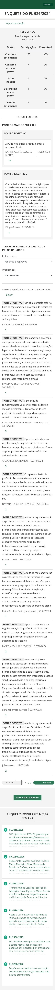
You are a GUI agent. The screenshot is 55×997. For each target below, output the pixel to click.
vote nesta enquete (27, 797)
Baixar (9, 294)
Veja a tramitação (14, 23)
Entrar (47, 4)
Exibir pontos (9, 256)
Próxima (48, 782)
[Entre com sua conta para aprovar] (6, 160)
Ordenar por (8, 269)
